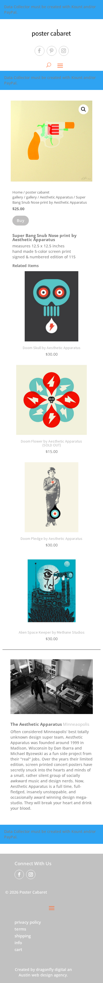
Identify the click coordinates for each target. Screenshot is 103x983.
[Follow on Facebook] (39, 51)
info (18, 942)
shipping (23, 935)
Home (17, 192)
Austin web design (36, 975)
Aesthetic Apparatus (56, 197)
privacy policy (28, 922)
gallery (31, 197)
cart (18, 949)
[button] (83, 109)
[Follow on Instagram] (64, 51)
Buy (20, 220)
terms (20, 929)
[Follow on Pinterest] (52, 51)
